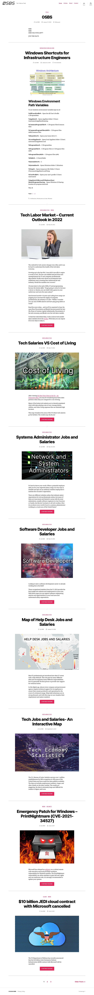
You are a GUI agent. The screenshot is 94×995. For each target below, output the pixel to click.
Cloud (45, 896)
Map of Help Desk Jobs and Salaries (47, 622)
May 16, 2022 (52, 446)
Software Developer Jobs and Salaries (47, 531)
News (52, 210)
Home (60, 3)
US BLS (46, 319)
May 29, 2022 (51, 224)
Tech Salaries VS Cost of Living (47, 343)
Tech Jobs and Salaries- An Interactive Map (47, 721)
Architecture (33, 198)
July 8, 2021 (52, 825)
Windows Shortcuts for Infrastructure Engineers (47, 55)
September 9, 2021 (51, 729)
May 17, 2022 (52, 348)
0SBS (47, 17)
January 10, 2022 (52, 629)
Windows (50, 198)
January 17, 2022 (47, 22)
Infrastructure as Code (47, 48)
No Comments (57, 62)
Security (49, 806)
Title (47, 12)
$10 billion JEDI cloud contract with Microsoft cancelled (47, 904)
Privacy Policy (21, 991)
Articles (66, 3)
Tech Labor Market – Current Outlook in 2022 (47, 217)
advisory (48, 869)
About (70, 3)
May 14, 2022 (51, 539)
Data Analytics (44, 210)
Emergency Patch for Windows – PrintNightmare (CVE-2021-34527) (47, 816)
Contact (76, 3)
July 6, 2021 (52, 911)
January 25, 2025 (46, 62)
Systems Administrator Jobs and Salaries (47, 439)
